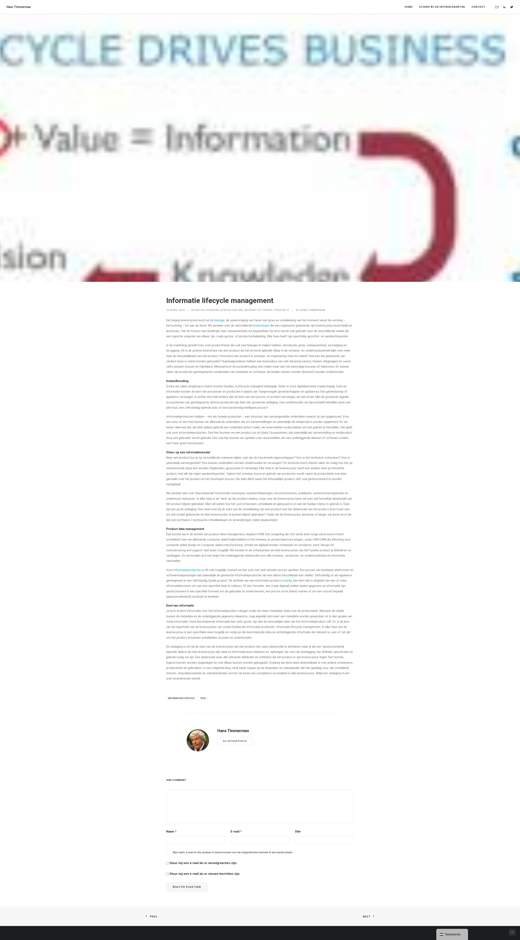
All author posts (235, 740)
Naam (171, 831)
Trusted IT (281, 310)
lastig (288, 580)
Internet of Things (258, 310)
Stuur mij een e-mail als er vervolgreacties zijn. (203, 863)
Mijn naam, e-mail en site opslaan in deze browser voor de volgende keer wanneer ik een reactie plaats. (233, 852)
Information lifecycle (181, 698)
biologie (219, 320)
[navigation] (452, 934)
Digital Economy (207, 310)
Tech (203, 698)
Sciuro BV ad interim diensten (442, 7)
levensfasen (261, 325)
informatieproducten (187, 570)
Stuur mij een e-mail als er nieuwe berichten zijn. (205, 874)
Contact (478, 7)
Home (409, 7)
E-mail (236, 831)
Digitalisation (231, 310)
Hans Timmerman (312, 310)
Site (298, 831)
